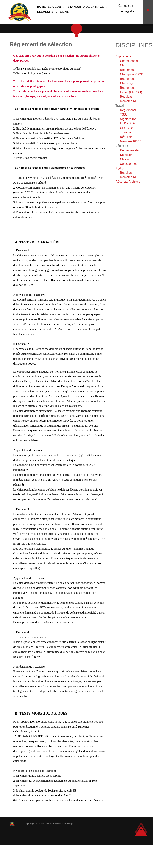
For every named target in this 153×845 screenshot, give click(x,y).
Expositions (123, 56)
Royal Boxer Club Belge (59, 823)
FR (148, 5)
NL (148, 10)
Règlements (128, 110)
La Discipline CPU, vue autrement (128, 128)
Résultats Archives (127, 181)
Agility (119, 168)
